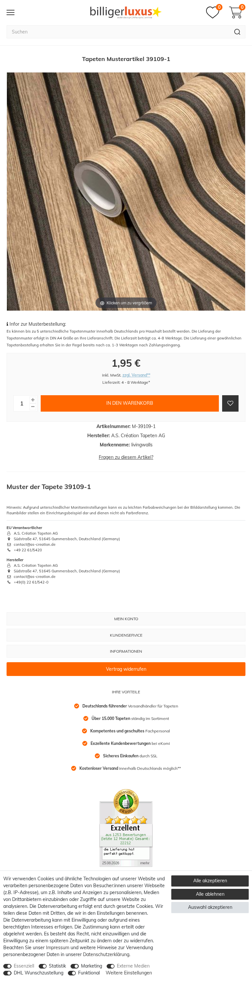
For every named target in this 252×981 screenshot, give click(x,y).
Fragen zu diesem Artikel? (126, 457)
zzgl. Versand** (136, 375)
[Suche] (237, 31)
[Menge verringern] (33, 406)
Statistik (57, 966)
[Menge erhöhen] (33, 400)
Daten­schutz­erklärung (106, 954)
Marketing (91, 966)
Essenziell (24, 966)
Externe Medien (133, 966)
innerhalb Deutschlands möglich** (130, 768)
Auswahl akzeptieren (210, 907)
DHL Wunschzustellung (38, 973)
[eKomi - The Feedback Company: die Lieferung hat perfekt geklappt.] (126, 827)
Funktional (89, 973)
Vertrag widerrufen (126, 669)
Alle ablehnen (210, 894)
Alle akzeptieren (210, 881)
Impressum (57, 947)
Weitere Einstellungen (129, 973)
